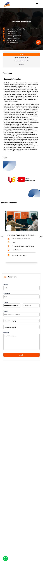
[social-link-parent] (38, 42)
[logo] (7, 4)
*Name (5, 284)
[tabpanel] (21, 134)
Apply (21, 355)
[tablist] (21, 59)
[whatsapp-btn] (5, 558)
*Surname (6, 293)
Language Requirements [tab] (21, 57)
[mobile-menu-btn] (37, 4)
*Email (5, 311)
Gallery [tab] (21, 64)
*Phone (5, 302)
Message (6, 332)
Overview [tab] (22, 54)
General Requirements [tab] (21, 61)
